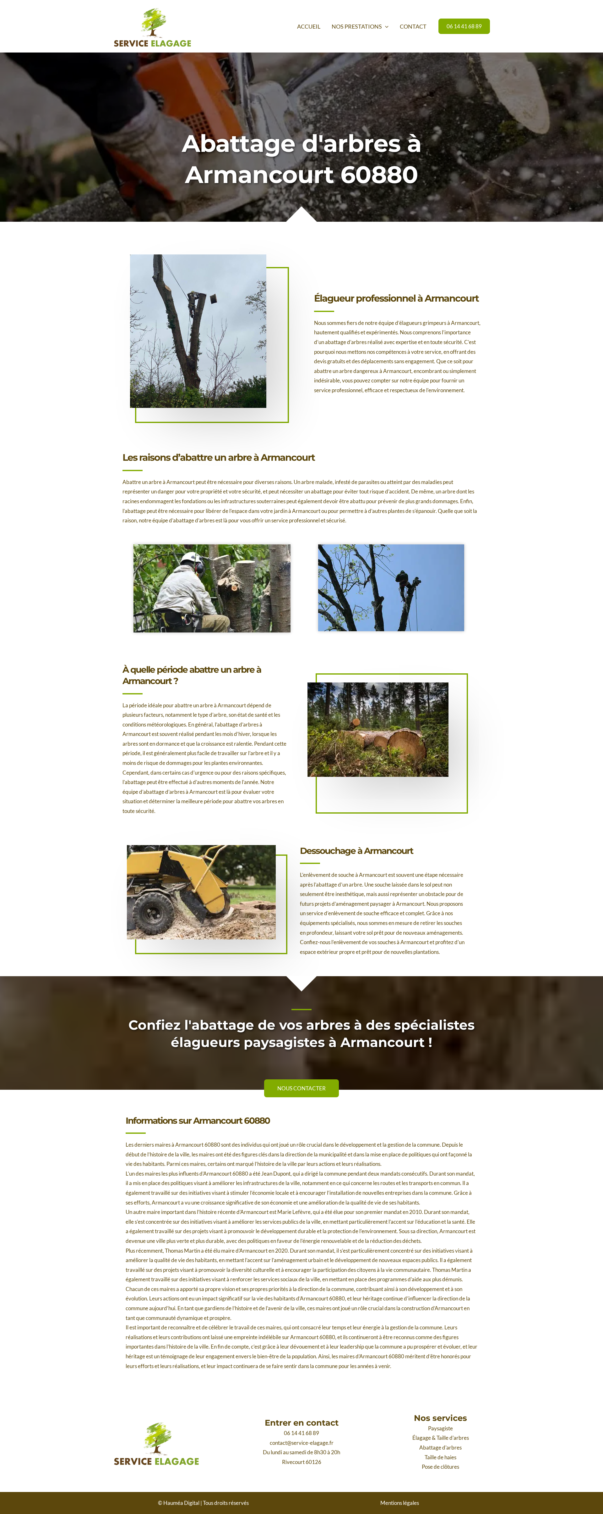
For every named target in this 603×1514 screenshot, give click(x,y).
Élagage (421, 1437)
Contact (413, 26)
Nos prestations (357, 26)
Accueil (308, 26)
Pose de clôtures (440, 1466)
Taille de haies (440, 1457)
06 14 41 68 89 (301, 1433)
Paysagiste (440, 1428)
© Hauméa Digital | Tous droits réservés (203, 1503)
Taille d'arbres (453, 1437)
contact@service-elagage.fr (302, 1442)
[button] (385, 26)
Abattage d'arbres (440, 1447)
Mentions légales (399, 1503)
